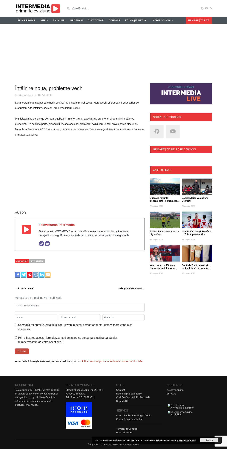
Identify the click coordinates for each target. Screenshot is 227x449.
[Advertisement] (113, 56)
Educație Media (135, 20)
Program (76, 20)
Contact (114, 20)
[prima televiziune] (37, 8)
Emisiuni (58, 20)
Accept (209, 440)
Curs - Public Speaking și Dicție (133, 415)
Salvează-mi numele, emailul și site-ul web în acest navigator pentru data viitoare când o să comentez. (75, 327)
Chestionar (96, 20)
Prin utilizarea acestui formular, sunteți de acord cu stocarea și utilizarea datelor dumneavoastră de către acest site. (67, 339)
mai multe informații (186, 440)
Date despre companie (129, 393)
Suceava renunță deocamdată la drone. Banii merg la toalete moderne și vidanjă (165, 202)
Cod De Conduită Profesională (133, 397)
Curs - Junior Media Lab (129, 419)
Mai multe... (32, 404)
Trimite (22, 351)
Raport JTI (122, 401)
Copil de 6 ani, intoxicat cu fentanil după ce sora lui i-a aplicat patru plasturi (197, 268)
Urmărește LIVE (198, 20)
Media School (162, 20)
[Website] (41, 243)
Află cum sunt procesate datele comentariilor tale (112, 361)
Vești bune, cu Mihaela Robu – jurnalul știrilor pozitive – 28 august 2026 (164, 268)
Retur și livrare (124, 432)
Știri (43, 20)
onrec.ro (171, 393)
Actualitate (47, 95)
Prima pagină (26, 20)
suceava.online (175, 389)
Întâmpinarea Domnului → (131, 288)
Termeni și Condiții (126, 428)
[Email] (47, 243)
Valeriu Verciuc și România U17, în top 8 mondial (196, 233)
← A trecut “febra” (24, 288)
